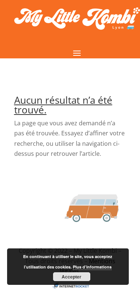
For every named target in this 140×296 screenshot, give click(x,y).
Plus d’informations (92, 267)
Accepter (71, 276)
